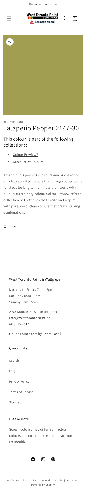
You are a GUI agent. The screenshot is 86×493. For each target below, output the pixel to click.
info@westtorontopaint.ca (29, 318)
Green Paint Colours (28, 162)
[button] (9, 18)
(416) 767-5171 (20, 324)
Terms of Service (21, 392)
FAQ (12, 371)
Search (14, 360)
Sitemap (15, 402)
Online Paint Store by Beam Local (35, 334)
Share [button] (13, 226)
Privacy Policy (19, 381)
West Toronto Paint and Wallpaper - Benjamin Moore (47, 480)
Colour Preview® (25, 154)
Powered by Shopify (43, 484)
